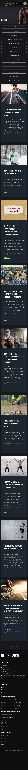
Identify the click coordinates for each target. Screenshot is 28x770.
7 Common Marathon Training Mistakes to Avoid (12, 112)
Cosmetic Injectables (14, 59)
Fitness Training (14, 31)
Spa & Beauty (14, 51)
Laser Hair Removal (14, 64)
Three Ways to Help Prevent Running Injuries (12, 423)
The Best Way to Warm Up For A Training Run (13, 547)
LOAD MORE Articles (14, 647)
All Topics (14, 27)
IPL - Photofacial (14, 80)
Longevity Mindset (14, 43)
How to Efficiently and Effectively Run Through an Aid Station (14, 294)
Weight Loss (14, 47)
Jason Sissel (12, 132)
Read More (6, 137)
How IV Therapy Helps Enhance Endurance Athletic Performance (13, 608)
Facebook (5, 687)
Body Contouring (14, 55)
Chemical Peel (14, 76)
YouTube (5, 692)
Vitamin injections (14, 72)
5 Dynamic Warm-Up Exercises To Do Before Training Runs (13, 484)
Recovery (14, 35)
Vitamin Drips (14, 68)
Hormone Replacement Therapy (14, 39)
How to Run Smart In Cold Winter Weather (13, 172)
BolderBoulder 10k (10, 626)
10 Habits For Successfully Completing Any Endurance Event (11, 230)
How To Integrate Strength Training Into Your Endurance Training (14, 358)
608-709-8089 (6, 665)
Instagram (5, 690)
